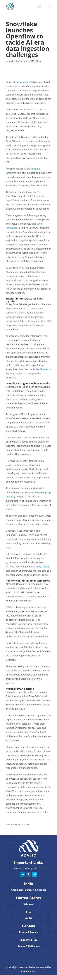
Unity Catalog (43, 566)
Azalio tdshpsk (15, 61)
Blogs (28, 868)
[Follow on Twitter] (34, 874)
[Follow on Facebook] (28, 874)
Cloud (38, 61)
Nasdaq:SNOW (25, 82)
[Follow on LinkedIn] (22, 874)
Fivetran (44, 369)
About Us (18, 868)
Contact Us (38, 868)
